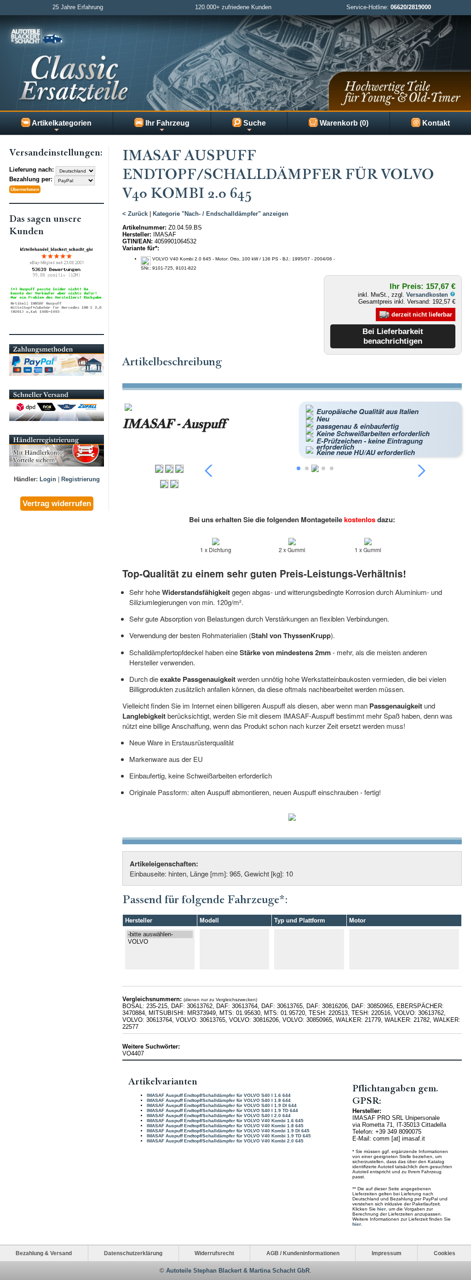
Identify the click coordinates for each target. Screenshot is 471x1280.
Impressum (387, 1253)
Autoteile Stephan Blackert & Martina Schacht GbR (238, 1270)
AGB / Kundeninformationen (302, 1253)
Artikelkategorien (61, 123)
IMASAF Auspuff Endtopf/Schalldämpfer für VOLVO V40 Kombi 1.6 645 (225, 1120)
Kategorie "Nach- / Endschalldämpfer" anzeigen (220, 213)
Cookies (444, 1253)
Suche (253, 123)
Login (48, 479)
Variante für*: (140, 248)
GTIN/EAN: (137, 241)
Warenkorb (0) (343, 123)
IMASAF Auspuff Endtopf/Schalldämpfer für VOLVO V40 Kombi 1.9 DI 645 (228, 1130)
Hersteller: (136, 234)
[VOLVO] (160, 942)
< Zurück (135, 213)
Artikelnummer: (144, 227)
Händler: (26, 479)
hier (381, 1208)
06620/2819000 (411, 7)
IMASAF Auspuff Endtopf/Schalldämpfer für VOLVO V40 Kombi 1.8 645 (225, 1125)
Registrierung (80, 479)
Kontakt (435, 123)
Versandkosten (428, 294)
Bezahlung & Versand (44, 1253)
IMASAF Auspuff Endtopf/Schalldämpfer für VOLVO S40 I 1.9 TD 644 (222, 1110)
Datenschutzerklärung (133, 1253)
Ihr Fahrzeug (167, 123)
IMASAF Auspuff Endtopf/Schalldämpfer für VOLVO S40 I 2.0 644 (219, 1115)
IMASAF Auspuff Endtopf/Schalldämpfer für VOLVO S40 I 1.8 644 (219, 1100)
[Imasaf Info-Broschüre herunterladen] (292, 818)
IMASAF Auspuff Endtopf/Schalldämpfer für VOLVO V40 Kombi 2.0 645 (225, 1140)
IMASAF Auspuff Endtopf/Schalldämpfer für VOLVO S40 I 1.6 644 (219, 1095)
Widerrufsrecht (214, 1253)
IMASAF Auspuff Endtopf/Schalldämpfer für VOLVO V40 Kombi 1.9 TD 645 (229, 1135)
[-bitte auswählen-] (160, 934)
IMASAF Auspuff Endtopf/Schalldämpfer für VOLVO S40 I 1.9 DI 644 (222, 1105)
